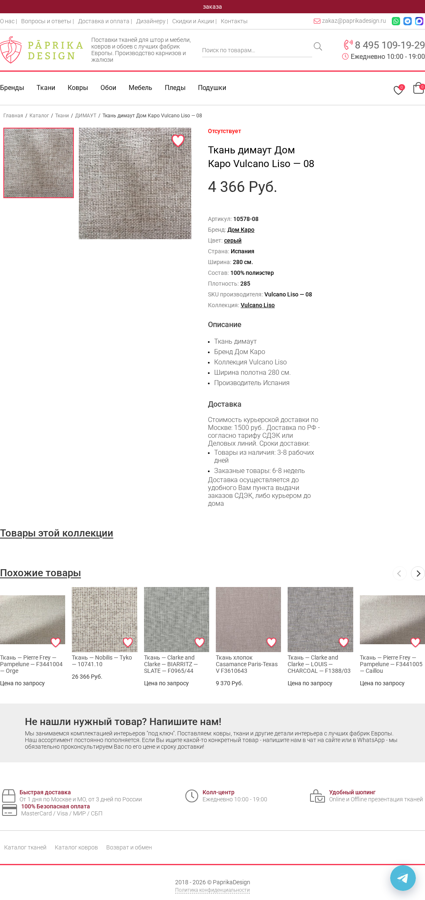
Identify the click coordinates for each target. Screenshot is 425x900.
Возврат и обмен (129, 847)
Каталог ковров (76, 847)
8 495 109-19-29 (390, 45)
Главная (13, 116)
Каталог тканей (25, 847)
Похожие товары (40, 573)
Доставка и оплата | (105, 21)
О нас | (8, 21)
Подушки (212, 88)
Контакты (234, 21)
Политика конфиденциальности (212, 890)
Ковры (78, 88)
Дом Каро (240, 229)
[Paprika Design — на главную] (41, 50)
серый (233, 240)
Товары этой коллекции (56, 533)
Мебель (140, 88)
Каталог (39, 116)
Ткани (62, 116)
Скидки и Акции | (194, 21)
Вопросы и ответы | (47, 21)
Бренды (12, 88)
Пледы (175, 88)
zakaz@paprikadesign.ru (354, 20)
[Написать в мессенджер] (403, 878)
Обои (108, 88)
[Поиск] (319, 47)
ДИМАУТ (85, 116)
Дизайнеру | (152, 21)
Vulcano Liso (258, 305)
